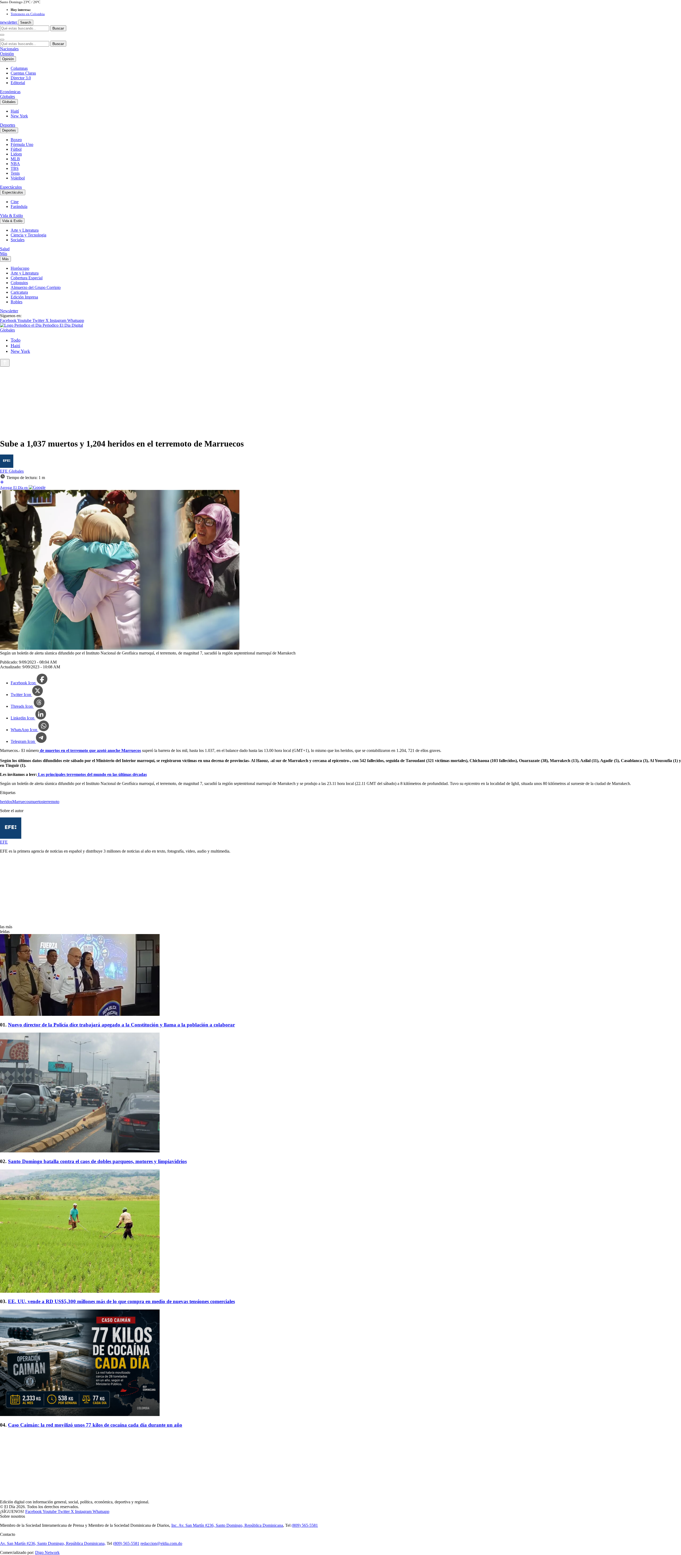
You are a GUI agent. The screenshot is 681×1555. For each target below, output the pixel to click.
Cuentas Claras (23, 73)
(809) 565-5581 (305, 1525)
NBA (15, 163)
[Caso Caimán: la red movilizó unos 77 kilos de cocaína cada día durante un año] (340, 1363)
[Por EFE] (6, 466)
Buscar (58, 28)
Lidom (16, 154)
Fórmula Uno (22, 144)
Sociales (17, 240)
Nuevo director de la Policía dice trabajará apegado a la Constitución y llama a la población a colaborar (121, 1025)
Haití (15, 111)
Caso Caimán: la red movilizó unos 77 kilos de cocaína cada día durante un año (95, 1425)
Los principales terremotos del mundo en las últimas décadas (92, 774)
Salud (5, 249)
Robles (16, 302)
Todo (15, 340)
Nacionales (9, 49)
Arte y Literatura (25, 230)
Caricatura (19, 292)
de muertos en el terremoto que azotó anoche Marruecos (90, 750)
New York (19, 116)
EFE (4, 471)
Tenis (15, 173)
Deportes (7, 125)
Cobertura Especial (27, 278)
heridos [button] (6, 801)
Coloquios (19, 282)
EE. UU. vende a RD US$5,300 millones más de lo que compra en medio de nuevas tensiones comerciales (121, 1301)
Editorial (18, 82)
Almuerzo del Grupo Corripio (36, 287)
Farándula (19, 206)
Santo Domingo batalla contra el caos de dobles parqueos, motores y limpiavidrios (97, 1161)
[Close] (2, 39)
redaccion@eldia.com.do (161, 1543)
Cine (15, 201)
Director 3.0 (21, 78)
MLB (15, 159)
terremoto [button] (51, 801)
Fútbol (16, 149)
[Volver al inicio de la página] (5, 363)
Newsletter (9, 311)
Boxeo (16, 139)
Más (3, 253)
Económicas (10, 91)
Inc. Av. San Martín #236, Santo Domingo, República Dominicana (227, 1525)
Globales (7, 96)
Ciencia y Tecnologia (28, 235)
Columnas (19, 68)
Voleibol (18, 178)
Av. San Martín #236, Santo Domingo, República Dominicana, (53, 1543)
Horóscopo (20, 268)
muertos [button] (36, 801)
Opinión (7, 53)
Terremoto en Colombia (28, 14)
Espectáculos (11, 187)
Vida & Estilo (11, 215)
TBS (15, 168)
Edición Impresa (24, 297)
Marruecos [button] (21, 801)
